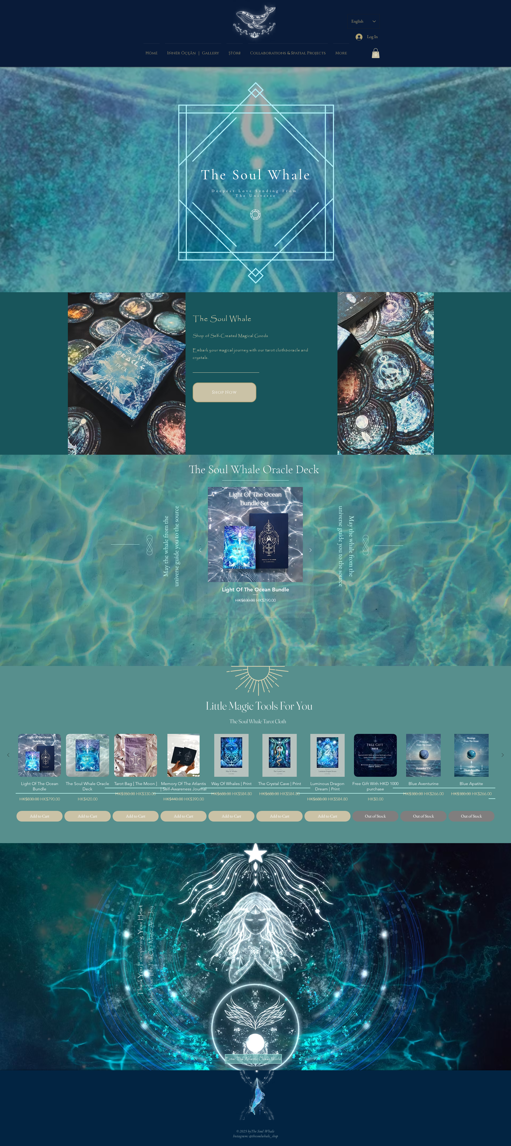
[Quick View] (255, 534)
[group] (255, 550)
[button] (234, 50)
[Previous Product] (200, 550)
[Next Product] (310, 550)
